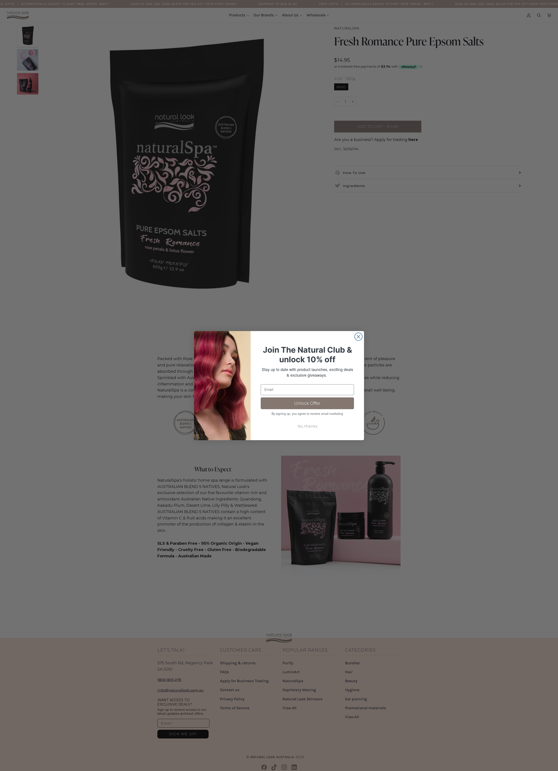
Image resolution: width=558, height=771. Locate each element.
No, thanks (307, 426)
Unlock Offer (307, 403)
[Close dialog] (358, 336)
